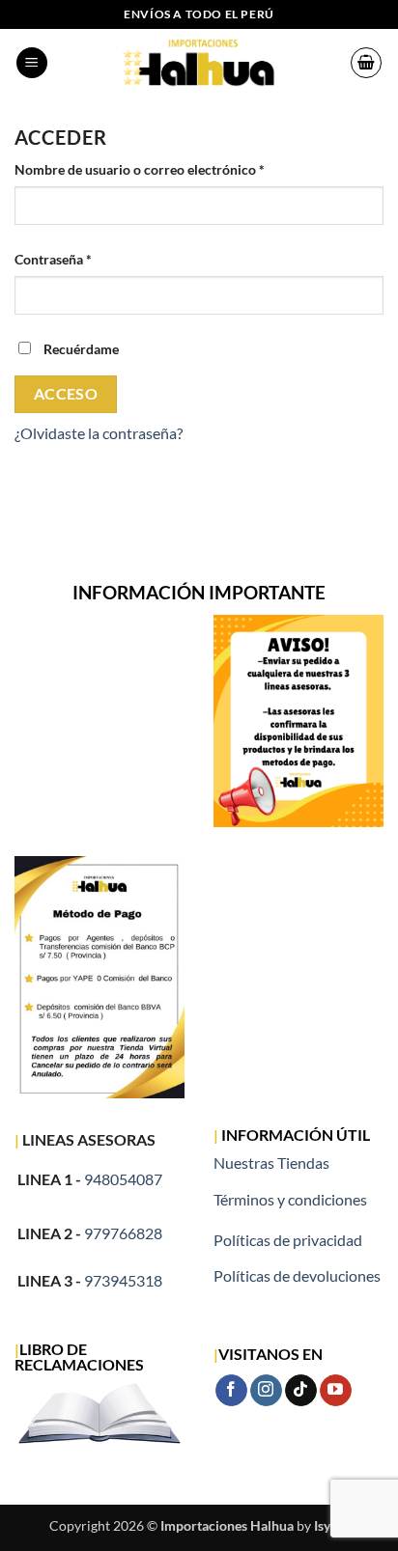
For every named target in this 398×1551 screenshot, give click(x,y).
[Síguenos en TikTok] (301, 1390)
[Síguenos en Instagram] (266, 1390)
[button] (31, 63)
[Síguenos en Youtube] (336, 1390)
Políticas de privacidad (287, 1240)
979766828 (123, 1233)
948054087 (123, 1179)
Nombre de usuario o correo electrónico (173, 169)
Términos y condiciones (290, 1199)
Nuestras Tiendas (271, 1162)
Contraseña (87, 258)
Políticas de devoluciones (297, 1275)
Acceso (66, 393)
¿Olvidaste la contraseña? (98, 433)
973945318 (123, 1280)
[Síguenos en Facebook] (231, 1390)
